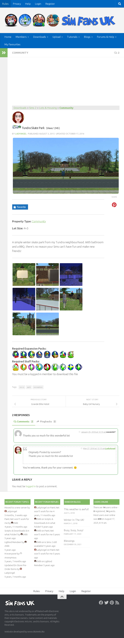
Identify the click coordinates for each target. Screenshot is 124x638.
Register (50, 3)
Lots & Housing (48, 107)
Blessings (69, 540)
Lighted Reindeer (13, 542)
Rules (5, 3)
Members (21, 36)
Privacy (17, 3)
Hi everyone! (10, 553)
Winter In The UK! (74, 519)
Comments (25, 421)
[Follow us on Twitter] (106, 603)
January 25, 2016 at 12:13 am (93, 432)
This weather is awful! (76, 509)
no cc (22, 387)
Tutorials (72, 36)
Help (28, 3)
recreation (38, 387)
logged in (31, 486)
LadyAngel (21, 133)
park (29, 387)
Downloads (39, 36)
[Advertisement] (65, 83)
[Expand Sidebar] (4, 52)
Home (7, 36)
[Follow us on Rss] (117, 603)
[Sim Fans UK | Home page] (61, 20)
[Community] (16, 128)
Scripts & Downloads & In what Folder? (44, 523)
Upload (56, 36)
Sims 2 (32, 107)
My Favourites (12, 44)
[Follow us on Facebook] (101, 603)
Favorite (21, 207)
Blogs (87, 36)
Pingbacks (47, 421)
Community (20, 52)
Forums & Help (105, 36)
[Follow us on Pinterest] (112, 603)
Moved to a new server (16, 507)
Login (38, 3)
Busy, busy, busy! (73, 530)
